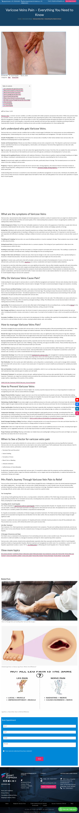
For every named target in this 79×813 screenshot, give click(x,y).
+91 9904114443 (32, 544)
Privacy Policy (5, 793)
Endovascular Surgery (38, 553)
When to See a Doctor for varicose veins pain (14, 98)
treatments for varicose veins (40, 355)
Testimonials (35, 805)
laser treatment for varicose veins (50, 553)
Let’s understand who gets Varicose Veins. (13, 88)
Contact (45, 805)
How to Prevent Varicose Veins (11, 96)
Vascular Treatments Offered (59, 803)
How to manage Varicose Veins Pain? (12, 94)
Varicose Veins (15, 77)
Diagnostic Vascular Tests (19, 803)
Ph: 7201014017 (68, 788)
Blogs (9, 77)
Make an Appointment (48, 786)
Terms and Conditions (7, 790)
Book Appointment (71, 1)
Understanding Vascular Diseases (38, 803)
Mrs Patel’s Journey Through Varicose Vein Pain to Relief (17, 100)
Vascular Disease (57, 555)
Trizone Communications (48, 812)
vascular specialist (66, 555)
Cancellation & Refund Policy (9, 795)
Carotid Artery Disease (17, 553)
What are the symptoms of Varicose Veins (13, 90)
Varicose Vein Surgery (49, 555)
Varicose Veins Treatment (38, 555)
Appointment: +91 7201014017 (12, 1)
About (6, 803)
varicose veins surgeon (27, 555)
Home (19, 19)
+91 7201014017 (52, 779)
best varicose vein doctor (6, 553)
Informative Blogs (27, 19)
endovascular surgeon (28, 553)
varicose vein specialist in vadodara (14, 555)
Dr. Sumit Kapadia (8, 103)
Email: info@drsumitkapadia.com (56, 1)
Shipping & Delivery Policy (8, 797)
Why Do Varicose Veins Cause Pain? (12, 92)
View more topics (8, 101)
